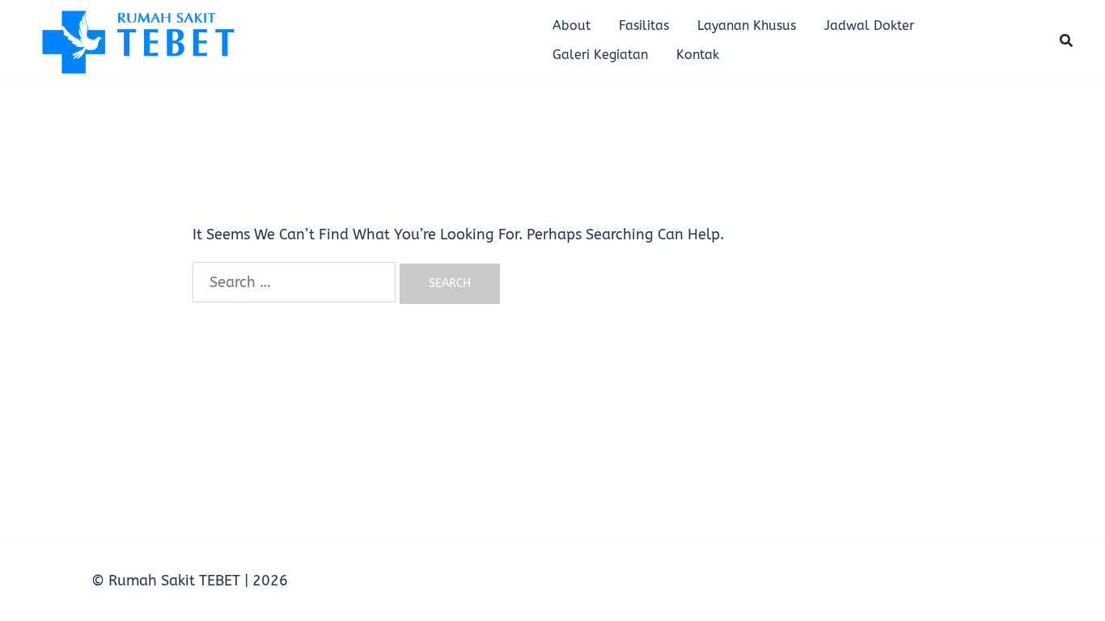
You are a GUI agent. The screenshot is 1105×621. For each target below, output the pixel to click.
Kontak (697, 54)
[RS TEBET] (136, 40)
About (571, 25)
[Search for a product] (1066, 40)
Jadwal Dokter (869, 25)
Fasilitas (644, 25)
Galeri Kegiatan (600, 54)
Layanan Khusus (746, 25)
